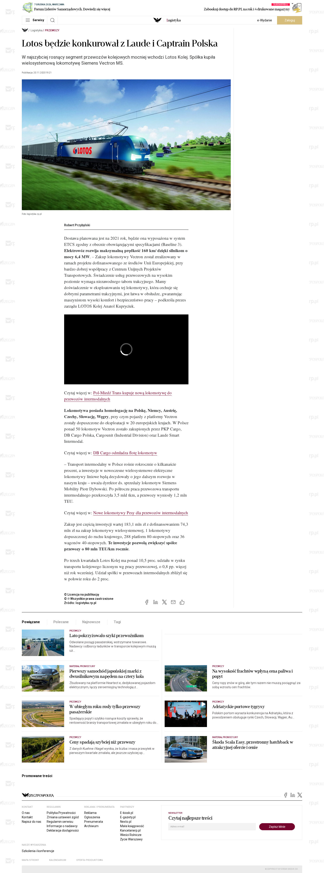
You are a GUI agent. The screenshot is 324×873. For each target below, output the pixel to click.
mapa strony (30, 860)
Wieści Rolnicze (131, 835)
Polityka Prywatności (61, 813)
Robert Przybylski (77, 225)
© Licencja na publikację (81, 594)
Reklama (90, 813)
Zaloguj (290, 20)
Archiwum (91, 826)
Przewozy (52, 30)
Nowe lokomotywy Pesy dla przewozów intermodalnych (140, 512)
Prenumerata (93, 821)
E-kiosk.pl (126, 813)
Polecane (61, 622)
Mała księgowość (132, 826)
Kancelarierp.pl (130, 830)
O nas (26, 813)
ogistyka (174, 20)
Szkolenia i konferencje (38, 851)
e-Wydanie (264, 20)
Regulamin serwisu (60, 821)
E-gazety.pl (128, 817)
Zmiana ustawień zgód (63, 817)
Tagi (117, 622)
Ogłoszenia (92, 817)
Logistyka (36, 30)
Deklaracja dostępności (63, 830)
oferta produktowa (89, 860)
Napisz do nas (31, 821)
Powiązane (31, 622)
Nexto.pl (125, 821)
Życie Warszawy (131, 839)
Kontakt (27, 817)
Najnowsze (91, 622)
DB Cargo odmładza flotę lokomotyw (125, 452)
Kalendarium (57, 860)
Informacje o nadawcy (62, 826)
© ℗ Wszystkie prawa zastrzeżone (88, 598)
